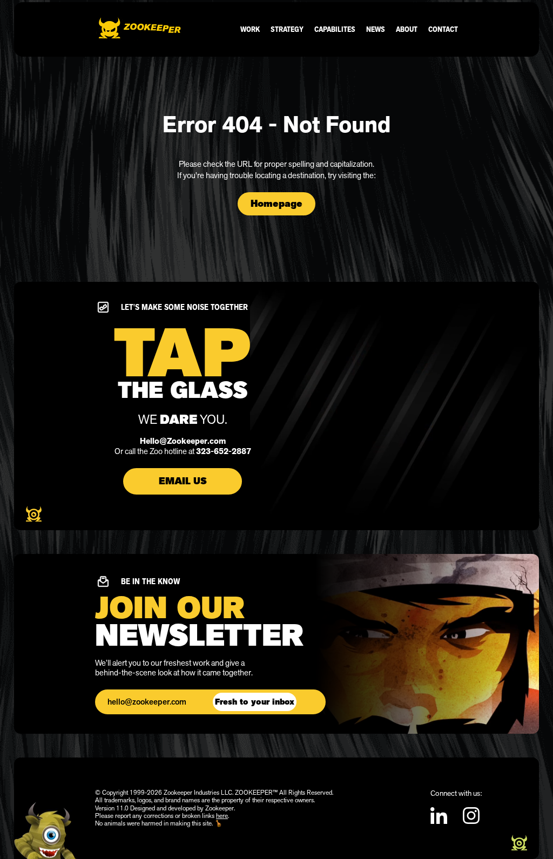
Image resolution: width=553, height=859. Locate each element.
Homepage (276, 203)
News (375, 29)
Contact (443, 29)
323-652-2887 (223, 451)
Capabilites (334, 29)
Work (250, 29)
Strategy (287, 29)
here (222, 815)
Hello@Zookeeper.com (183, 441)
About (406, 29)
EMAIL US (183, 481)
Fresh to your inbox (254, 701)
